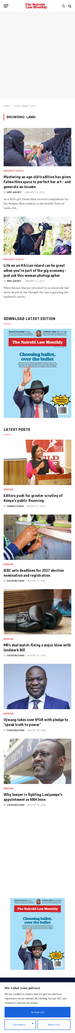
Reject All (54, 1024)
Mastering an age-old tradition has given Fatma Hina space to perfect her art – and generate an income (37, 181)
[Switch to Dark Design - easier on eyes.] (63, 6)
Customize (19, 1024)
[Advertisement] (37, 55)
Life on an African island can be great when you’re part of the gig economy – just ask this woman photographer (35, 270)
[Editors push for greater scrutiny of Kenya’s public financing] (37, 462)
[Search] (69, 6)
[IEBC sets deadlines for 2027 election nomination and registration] (37, 537)
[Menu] (6, 6)
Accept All (37, 1012)
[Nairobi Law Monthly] (36, 6)
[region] (37, 1007)
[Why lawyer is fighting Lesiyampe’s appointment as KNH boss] (37, 761)
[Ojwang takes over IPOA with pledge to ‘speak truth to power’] (37, 686)
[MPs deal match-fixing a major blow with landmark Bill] (37, 612)
